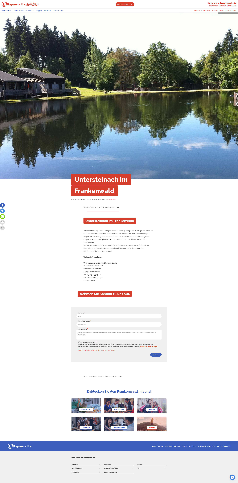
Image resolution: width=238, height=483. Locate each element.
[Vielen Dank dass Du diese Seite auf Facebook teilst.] (2, 205)
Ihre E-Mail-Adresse (84, 321)
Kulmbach (75, 472)
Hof (138, 468)
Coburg (139, 464)
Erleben (197, 10)
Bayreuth (107, 464)
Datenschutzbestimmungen (148, 346)
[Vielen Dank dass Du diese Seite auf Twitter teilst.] (2, 210)
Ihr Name (81, 313)
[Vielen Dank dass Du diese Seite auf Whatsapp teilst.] (2, 216)
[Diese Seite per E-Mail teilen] (2, 222)
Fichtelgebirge (76, 468)
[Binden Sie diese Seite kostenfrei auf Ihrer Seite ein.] (2, 227)
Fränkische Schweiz (111, 468)
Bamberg (74, 464)
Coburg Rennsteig (110, 472)
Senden (156, 355)
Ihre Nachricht (83, 329)
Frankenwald (122, 4)
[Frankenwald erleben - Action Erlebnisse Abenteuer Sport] (32, 4)
